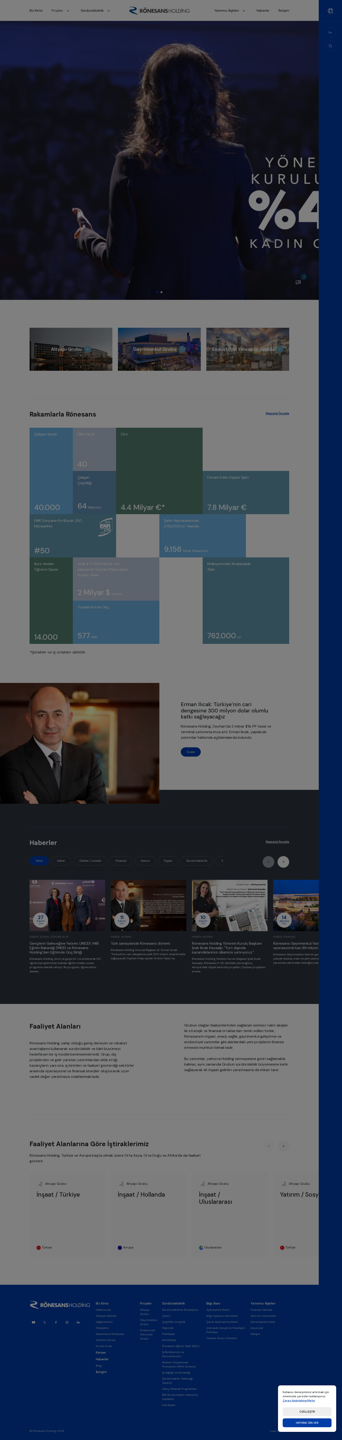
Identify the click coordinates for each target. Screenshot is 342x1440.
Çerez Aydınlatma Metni (299, 1400)
